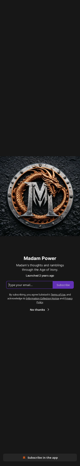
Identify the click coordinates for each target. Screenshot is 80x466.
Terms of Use (58, 294)
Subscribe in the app (43, 457)
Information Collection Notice (42, 298)
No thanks (37, 310)
